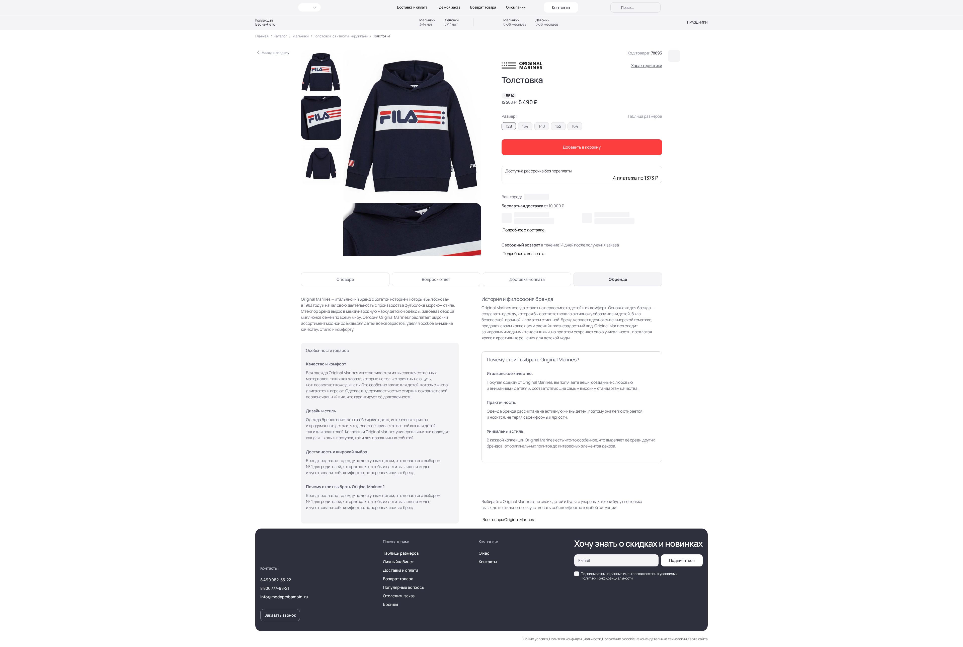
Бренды (390, 604)
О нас (484, 553)
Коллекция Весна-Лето (265, 22)
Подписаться (682, 560)
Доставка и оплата (412, 7)
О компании (515, 7)
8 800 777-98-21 (274, 588)
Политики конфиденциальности (607, 578)
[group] (321, 72)
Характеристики (646, 65)
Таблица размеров (644, 116)
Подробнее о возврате (523, 253)
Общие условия (535, 638)
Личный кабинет (398, 561)
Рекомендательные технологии (661, 638)
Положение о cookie (618, 638)
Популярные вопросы (403, 587)
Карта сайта (697, 638)
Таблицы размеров (401, 553)
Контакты (561, 7)
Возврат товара (483, 7)
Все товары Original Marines (508, 519)
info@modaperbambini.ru (284, 597)
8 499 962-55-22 (275, 580)
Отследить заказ (399, 596)
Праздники (697, 22)
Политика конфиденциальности (575, 638)
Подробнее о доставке (523, 230)
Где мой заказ (449, 7)
